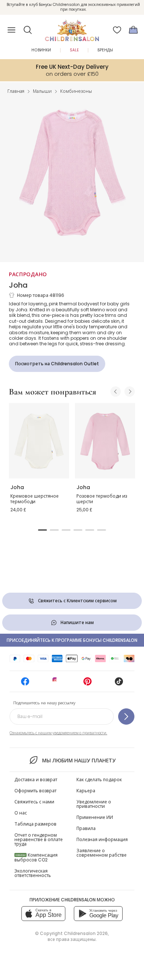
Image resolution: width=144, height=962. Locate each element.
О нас (20, 813)
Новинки (41, 50)
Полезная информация (102, 839)
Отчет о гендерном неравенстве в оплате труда (38, 839)
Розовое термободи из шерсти (101, 499)
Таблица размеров (35, 824)
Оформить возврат (35, 790)
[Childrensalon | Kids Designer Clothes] (72, 28)
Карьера (85, 790)
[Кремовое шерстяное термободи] (39, 440)
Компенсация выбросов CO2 (36, 857)
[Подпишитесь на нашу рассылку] (126, 716)
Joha (18, 285)
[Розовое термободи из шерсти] (105, 440)
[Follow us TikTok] (119, 684)
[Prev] (115, 391)
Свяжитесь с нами (34, 802)
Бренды (105, 50)
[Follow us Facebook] (25, 684)
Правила (86, 828)
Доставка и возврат (35, 779)
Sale (74, 50)
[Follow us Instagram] (56, 684)
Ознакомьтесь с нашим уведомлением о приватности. (58, 733)
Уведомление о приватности (93, 804)
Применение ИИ (94, 817)
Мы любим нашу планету (78, 760)
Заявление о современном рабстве (101, 852)
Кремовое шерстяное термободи (34, 499)
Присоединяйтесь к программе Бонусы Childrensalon (72, 640)
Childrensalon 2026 (86, 933)
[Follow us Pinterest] (87, 684)
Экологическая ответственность (32, 873)
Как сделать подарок (99, 779)
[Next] (129, 391)
